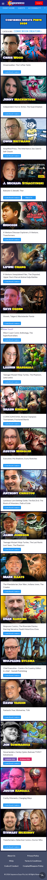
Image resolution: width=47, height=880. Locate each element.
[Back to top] (42, 875)
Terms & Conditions (33, 861)
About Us (11, 856)
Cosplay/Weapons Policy (33, 866)
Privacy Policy (33, 856)
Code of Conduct (11, 866)
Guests (21, 8)
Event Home (9, 8)
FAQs (11, 861)
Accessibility (34, 8)
